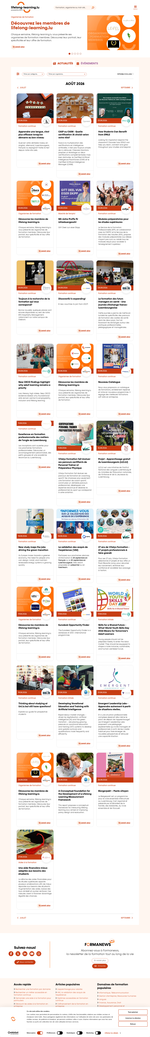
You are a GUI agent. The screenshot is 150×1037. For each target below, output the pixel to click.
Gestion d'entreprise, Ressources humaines (117, 996)
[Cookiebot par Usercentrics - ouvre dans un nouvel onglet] (13, 1033)
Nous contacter (26, 962)
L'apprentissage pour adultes (69, 989)
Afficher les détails (111, 1033)
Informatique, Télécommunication (114, 993)
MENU (135, 9)
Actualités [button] (65, 63)
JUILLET (23, 88)
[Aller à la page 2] (72, 54)
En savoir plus (19, 47)
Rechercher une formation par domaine (33, 989)
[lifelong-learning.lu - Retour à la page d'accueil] (25, 7)
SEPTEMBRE (125, 88)
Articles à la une (124, 74)
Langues (102, 999)
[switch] (60, 1033)
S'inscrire (100, 966)
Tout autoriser (133, 1012)
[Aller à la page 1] (69, 54)
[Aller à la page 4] (78, 54)
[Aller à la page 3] (75, 54)
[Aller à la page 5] (80, 54)
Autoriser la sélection (133, 1018)
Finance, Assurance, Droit (110, 1003)
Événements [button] (89, 63)
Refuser (133, 1024)
